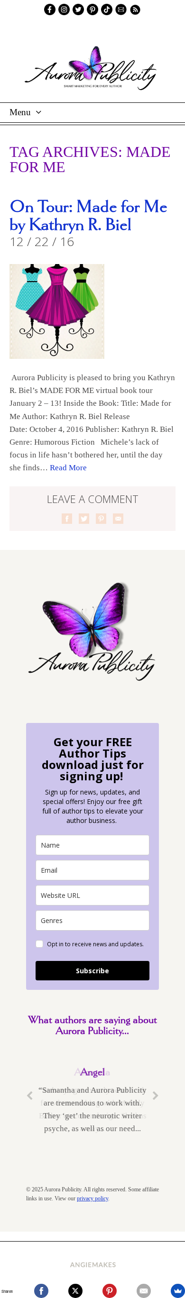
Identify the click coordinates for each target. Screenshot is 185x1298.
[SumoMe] (178, 1291)
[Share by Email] (118, 518)
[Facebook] (41, 1291)
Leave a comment (93, 499)
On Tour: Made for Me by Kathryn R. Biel (88, 216)
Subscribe (92, 970)
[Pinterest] (109, 1291)
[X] (75, 1291)
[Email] (144, 1291)
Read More (68, 467)
